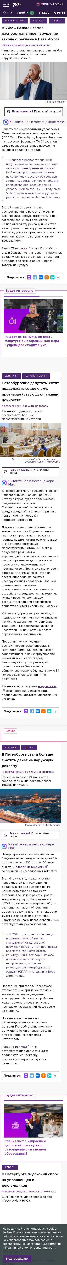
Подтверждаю (17, 1258)
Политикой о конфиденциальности (30, 1248)
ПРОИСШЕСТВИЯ (14, 21)
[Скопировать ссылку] (58, 278)
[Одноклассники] (46, 277)
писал (23, 248)
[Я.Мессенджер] (52, 277)
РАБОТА (9, 1167)
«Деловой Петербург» (28, 867)
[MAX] (29, 277)
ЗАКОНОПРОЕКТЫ (36, 376)
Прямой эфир (52, 4)
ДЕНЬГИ (57, 21)
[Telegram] (35, 277)
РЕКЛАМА (38, 21)
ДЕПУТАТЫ (11, 376)
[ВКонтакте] (41, 277)
